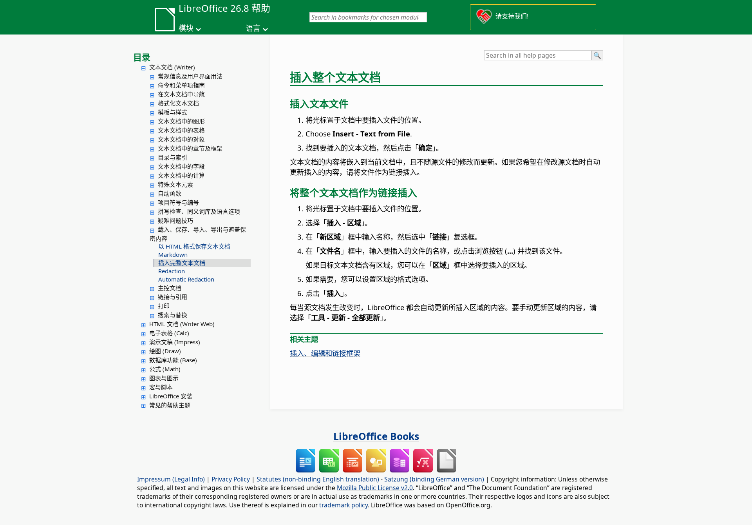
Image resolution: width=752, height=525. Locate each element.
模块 (186, 28)
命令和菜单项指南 (181, 85)
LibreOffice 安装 (170, 396)
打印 (164, 306)
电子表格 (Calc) (169, 333)
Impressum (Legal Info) (171, 479)
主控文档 (169, 288)
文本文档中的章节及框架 (190, 148)
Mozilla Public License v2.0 (375, 487)
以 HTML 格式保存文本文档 (194, 246)
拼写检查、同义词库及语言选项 (199, 211)
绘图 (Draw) (165, 351)
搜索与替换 (172, 315)
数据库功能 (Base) (173, 360)
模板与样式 (172, 112)
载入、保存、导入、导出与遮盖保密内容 (198, 233)
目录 (141, 57)
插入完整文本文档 (181, 263)
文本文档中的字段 (181, 166)
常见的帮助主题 (169, 405)
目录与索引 (172, 157)
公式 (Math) (165, 369)
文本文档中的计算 (181, 175)
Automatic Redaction (186, 279)
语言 (253, 28)
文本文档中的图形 (181, 121)
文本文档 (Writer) (172, 67)
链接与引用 (172, 297)
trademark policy (343, 505)
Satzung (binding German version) (434, 479)
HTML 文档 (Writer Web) (182, 324)
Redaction (171, 271)
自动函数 (169, 193)
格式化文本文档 (178, 103)
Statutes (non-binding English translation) (318, 479)
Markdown (173, 254)
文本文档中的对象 (181, 139)
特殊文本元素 (175, 184)
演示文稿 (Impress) (174, 342)
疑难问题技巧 (175, 220)
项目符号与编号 (178, 202)
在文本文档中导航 (181, 94)
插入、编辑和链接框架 (325, 353)
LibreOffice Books (376, 436)
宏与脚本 (161, 387)
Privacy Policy (231, 479)
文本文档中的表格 (181, 130)
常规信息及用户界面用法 (190, 76)
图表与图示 (164, 378)
